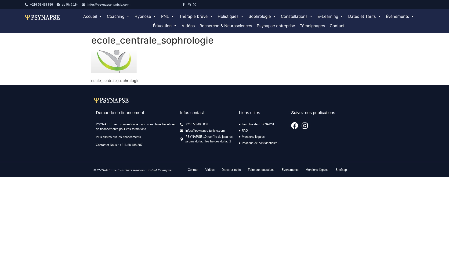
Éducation (162, 25)
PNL (165, 16)
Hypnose (142, 16)
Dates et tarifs (231, 169)
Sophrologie (260, 16)
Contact (337, 25)
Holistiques (228, 16)
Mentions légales (317, 169)
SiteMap (341, 169)
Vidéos (188, 25)
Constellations (294, 16)
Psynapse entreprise (276, 25)
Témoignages (312, 25)
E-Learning (328, 16)
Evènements (290, 169)
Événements (397, 16)
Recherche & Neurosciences (225, 25)
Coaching (115, 16)
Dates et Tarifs (362, 16)
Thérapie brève (193, 16)
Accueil (90, 16)
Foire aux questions (261, 169)
